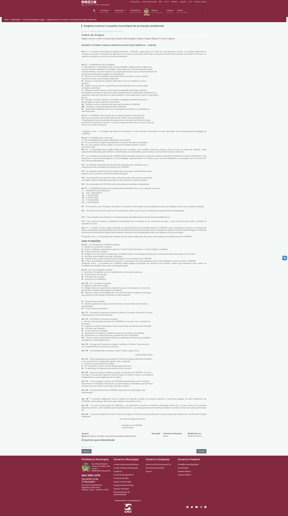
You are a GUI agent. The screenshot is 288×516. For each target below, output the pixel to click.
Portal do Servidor (200, 2)
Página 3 (141, 38)
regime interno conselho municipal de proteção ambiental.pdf (109, 436)
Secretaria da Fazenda (155, 468)
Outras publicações (90, 31)
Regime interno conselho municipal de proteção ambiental (106, 38)
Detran (149, 471)
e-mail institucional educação (126, 468)
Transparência (135, 2)
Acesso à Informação (149, 2)
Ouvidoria (118, 471)
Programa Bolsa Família (124, 485)
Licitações (183, 2)
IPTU (190, 2)
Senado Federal (184, 471)
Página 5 (156, 38)
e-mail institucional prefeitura (126, 464)
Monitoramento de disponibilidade (122, 493)
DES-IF (167, 2)
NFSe (160, 2)
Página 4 (149, 38)
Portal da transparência (124, 475)
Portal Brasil (183, 468)
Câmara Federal (184, 475)
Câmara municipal (121, 488)
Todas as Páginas (167, 38)
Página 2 (134, 38)
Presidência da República (188, 464)
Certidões (174, 2)
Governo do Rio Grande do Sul (158, 464)
